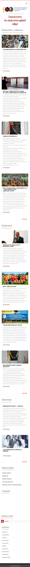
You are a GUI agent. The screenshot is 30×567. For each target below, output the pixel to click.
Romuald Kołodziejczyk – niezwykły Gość (12, 245)
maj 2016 (4, 537)
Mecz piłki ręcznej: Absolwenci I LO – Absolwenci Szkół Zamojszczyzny (15, 189)
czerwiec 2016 (5, 534)
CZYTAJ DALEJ (6, 71)
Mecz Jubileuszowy (9, 286)
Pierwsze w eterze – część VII (13, 406)
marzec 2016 (5, 543)
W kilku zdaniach (7, 479)
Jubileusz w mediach (10, 136)
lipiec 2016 (4, 532)
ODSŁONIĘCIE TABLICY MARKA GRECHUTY (12, 366)
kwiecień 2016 (5, 540)
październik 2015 (6, 557)
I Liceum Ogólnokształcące (15, 565)
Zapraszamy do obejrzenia (15, 20)
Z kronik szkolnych (7, 482)
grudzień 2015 (5, 551)
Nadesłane (5, 476)
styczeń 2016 (5, 548)
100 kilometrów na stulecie (12, 325)
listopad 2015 (5, 554)
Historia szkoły (6, 473)
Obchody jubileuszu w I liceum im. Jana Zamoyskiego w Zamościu (14, 92)
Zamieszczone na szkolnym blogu (11, 485)
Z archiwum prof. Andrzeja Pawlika (12, 450)
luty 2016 (4, 546)
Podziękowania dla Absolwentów (14, 49)
